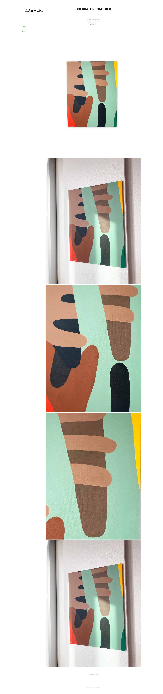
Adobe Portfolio (96, 687)
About (23, 31)
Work (24, 26)
